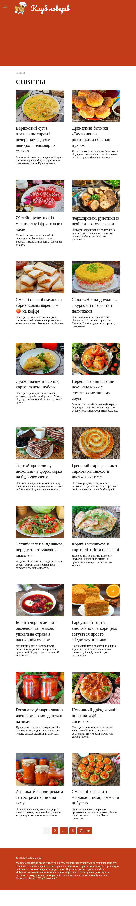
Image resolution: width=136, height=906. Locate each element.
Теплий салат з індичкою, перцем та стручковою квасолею (40, 550)
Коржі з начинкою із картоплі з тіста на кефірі (95, 547)
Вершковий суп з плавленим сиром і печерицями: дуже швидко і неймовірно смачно (35, 139)
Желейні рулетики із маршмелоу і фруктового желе (39, 223)
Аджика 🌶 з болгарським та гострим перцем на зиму (39, 797)
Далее (85, 831)
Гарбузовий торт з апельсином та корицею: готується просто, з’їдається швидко (94, 631)
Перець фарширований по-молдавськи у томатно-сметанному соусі (93, 390)
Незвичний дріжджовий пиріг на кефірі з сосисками (94, 715)
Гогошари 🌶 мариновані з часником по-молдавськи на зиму (39, 715)
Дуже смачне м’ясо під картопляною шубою (37, 384)
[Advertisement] (68, 40)
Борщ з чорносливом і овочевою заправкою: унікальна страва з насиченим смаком (36, 631)
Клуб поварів (50, 8)
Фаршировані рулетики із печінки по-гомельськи (95, 221)
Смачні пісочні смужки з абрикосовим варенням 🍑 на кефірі (39, 305)
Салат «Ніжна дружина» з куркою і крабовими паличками (95, 305)
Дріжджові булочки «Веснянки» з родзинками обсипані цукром (91, 137)
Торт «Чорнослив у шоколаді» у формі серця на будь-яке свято (39, 471)
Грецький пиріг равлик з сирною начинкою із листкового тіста (94, 471)
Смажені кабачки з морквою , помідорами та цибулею (95, 797)
